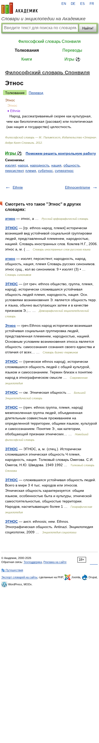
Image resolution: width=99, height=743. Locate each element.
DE (73, 4)
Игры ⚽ (72, 59)
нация (56, 165)
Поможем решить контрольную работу (61, 153)
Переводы (72, 50)
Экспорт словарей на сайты (19, 577)
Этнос (10, 325)
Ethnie (18, 187)
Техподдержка (33, 562)
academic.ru (19, 8)
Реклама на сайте (55, 562)
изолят (10, 165)
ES (82, 4)
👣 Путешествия (12, 570)
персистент (14, 171)
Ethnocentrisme (77, 187)
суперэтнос (64, 171)
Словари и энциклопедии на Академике (43, 18)
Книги (26, 59)
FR (92, 4)
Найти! (87, 28)
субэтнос (45, 171)
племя (30, 171)
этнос (10, 218)
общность (71, 165)
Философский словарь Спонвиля (49, 41)
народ (23, 165)
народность (39, 165)
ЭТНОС (11, 228)
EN (63, 4)
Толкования (27, 50)
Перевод (36, 93)
